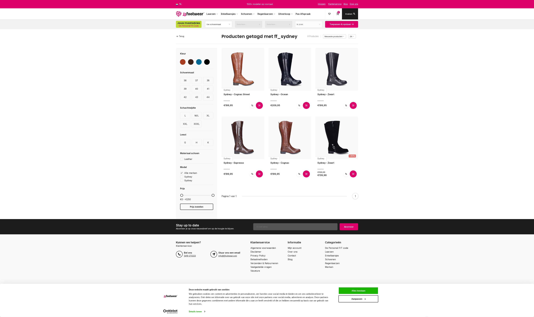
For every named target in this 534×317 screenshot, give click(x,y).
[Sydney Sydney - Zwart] (336, 69)
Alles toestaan (358, 290)
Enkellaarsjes (228, 14)
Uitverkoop (284, 14)
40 (196, 88)
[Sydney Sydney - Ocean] (289, 69)
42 (185, 97)
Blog (290, 259)
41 (208, 88)
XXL (185, 124)
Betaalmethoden (259, 259)
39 (185, 88)
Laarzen (211, 14)
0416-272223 (190, 256)
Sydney (188, 176)
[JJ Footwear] (190, 14)
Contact (292, 255)
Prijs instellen (196, 207)
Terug (181, 36)
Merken (329, 267)
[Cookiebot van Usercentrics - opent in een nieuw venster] (170, 311)
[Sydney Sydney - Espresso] (243, 138)
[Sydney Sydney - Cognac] (289, 138)
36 (185, 80)
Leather (188, 159)
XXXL (197, 124)
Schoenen (246, 14)
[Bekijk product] (259, 105)
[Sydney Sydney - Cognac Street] (243, 69)
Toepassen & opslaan (340, 24)
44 (208, 97)
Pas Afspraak (303, 14)
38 (208, 80)
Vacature (255, 270)
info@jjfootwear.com (227, 256)
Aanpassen (356, 299)
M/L (197, 115)
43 (196, 97)
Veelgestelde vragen (261, 267)
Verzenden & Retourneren (264, 263)
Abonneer (349, 227)
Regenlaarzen (265, 14)
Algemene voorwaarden (263, 248)
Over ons (292, 251)
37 (196, 80)
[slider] (181, 195)
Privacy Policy (257, 255)
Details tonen (195, 311)
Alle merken (190, 173)
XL (208, 115)
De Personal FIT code (336, 248)
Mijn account (294, 248)
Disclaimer (255, 251)
